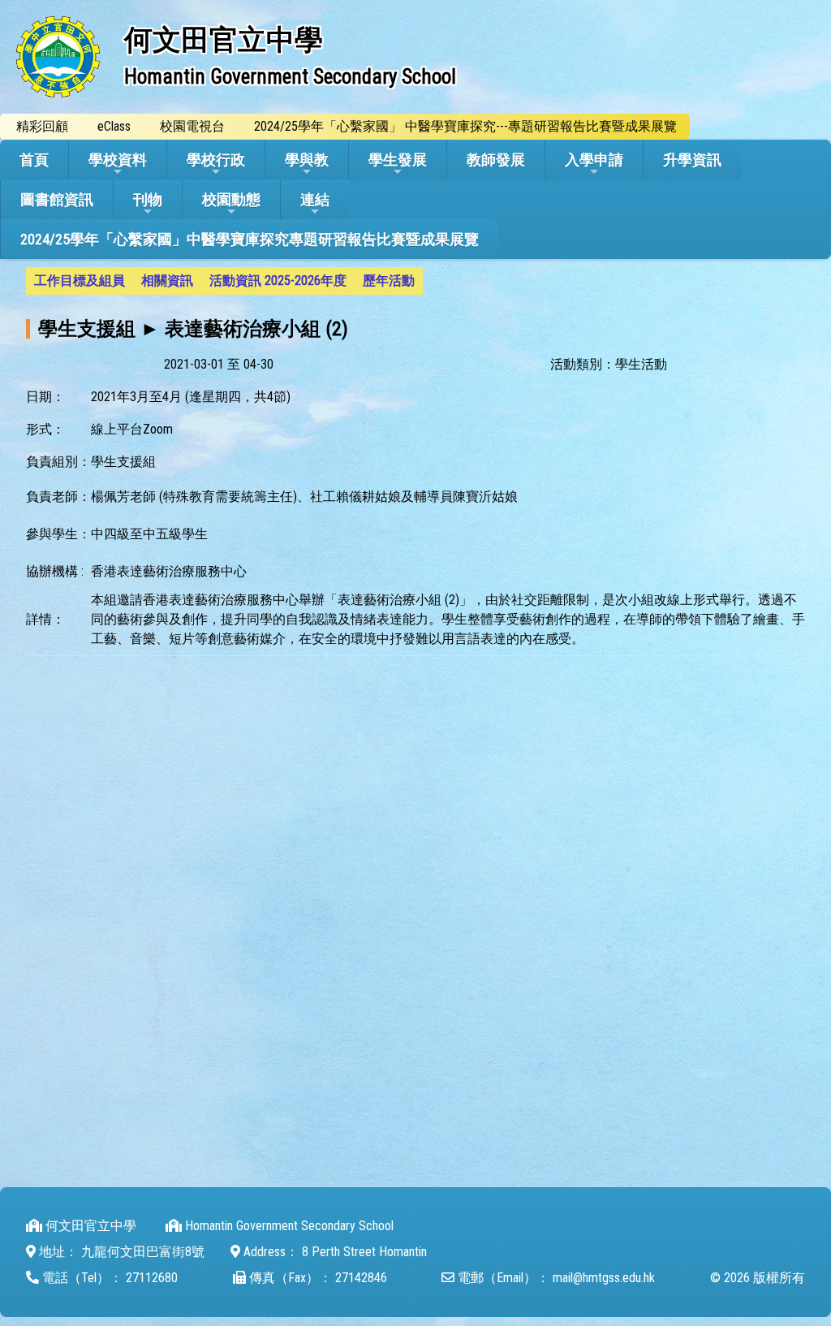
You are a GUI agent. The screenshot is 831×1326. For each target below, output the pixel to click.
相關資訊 (167, 280)
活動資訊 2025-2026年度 (278, 280)
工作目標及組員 (79, 280)
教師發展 (496, 159)
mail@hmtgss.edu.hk (604, 1277)
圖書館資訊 (56, 199)
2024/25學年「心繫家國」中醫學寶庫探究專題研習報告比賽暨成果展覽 (249, 239)
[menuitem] (79, 281)
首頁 (34, 159)
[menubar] (224, 281)
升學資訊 (692, 159)
